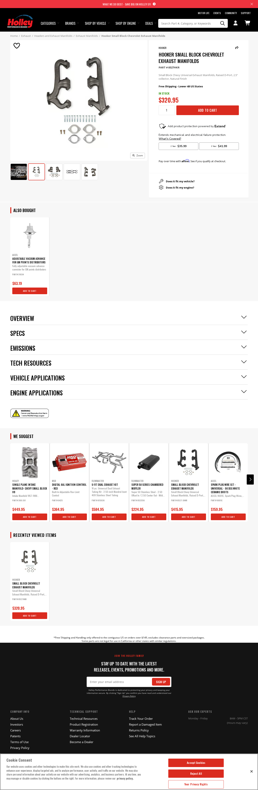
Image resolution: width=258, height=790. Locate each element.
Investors (16, 724)
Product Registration (84, 724)
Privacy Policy (129, 696)
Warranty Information (85, 730)
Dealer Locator (80, 736)
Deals (149, 23)
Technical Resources (84, 719)
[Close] (251, 771)
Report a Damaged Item (145, 724)
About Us (16, 719)
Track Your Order (141, 719)
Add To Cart (207, 110)
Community (231, 13)
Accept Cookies (196, 763)
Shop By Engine (125, 23)
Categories (48, 23)
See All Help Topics (142, 736)
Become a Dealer (81, 742)
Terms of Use (19, 742)
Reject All (196, 773)
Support (246, 13)
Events (217, 13)
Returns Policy (139, 730)
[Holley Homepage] (20, 17)
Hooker (162, 48)
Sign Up (161, 682)
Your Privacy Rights (196, 784)
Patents (15, 736)
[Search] (222, 23)
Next (250, 479)
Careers (15, 730)
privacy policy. (125, 778)
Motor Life (203, 13)
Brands (70, 23)
